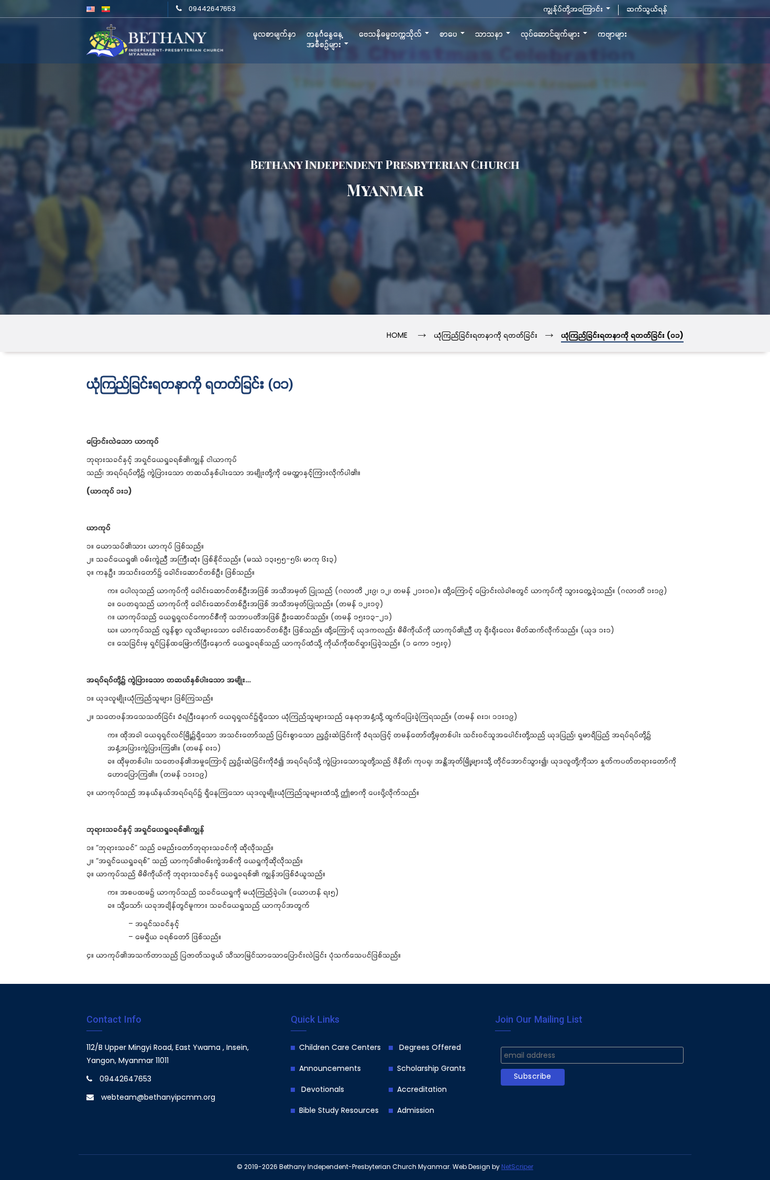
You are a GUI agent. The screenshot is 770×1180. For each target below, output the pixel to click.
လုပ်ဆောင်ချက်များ (551, 34)
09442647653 (212, 9)
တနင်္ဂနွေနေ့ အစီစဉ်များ (324, 40)
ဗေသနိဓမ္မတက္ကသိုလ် (391, 34)
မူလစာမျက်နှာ (274, 34)
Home (397, 335)
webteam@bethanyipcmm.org (158, 1097)
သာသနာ (490, 34)
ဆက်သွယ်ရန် (646, 9)
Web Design (471, 1167)
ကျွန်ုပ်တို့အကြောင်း (574, 9)
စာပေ (449, 34)
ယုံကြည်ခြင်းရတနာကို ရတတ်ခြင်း (485, 335)
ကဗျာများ (612, 34)
